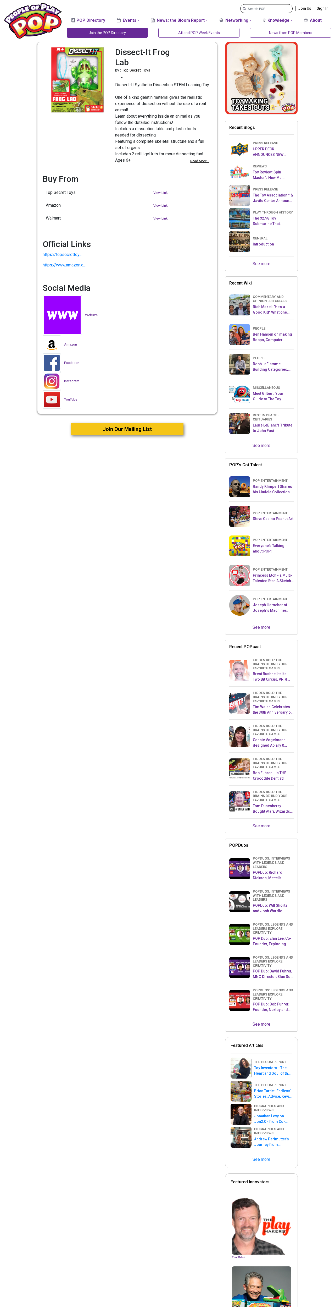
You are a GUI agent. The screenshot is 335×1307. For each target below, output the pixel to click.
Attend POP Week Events (199, 33)
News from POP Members (290, 33)
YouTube (70, 399)
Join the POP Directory (107, 33)
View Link (160, 193)
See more (261, 263)
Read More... (199, 161)
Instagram (71, 381)
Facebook (72, 363)
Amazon (70, 344)
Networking (236, 20)
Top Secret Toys (136, 70)
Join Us (304, 8)
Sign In (322, 8)
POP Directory (90, 20)
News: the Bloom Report (180, 20)
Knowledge (277, 20)
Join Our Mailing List (127, 429)
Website (91, 315)
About (315, 20)
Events (129, 20)
